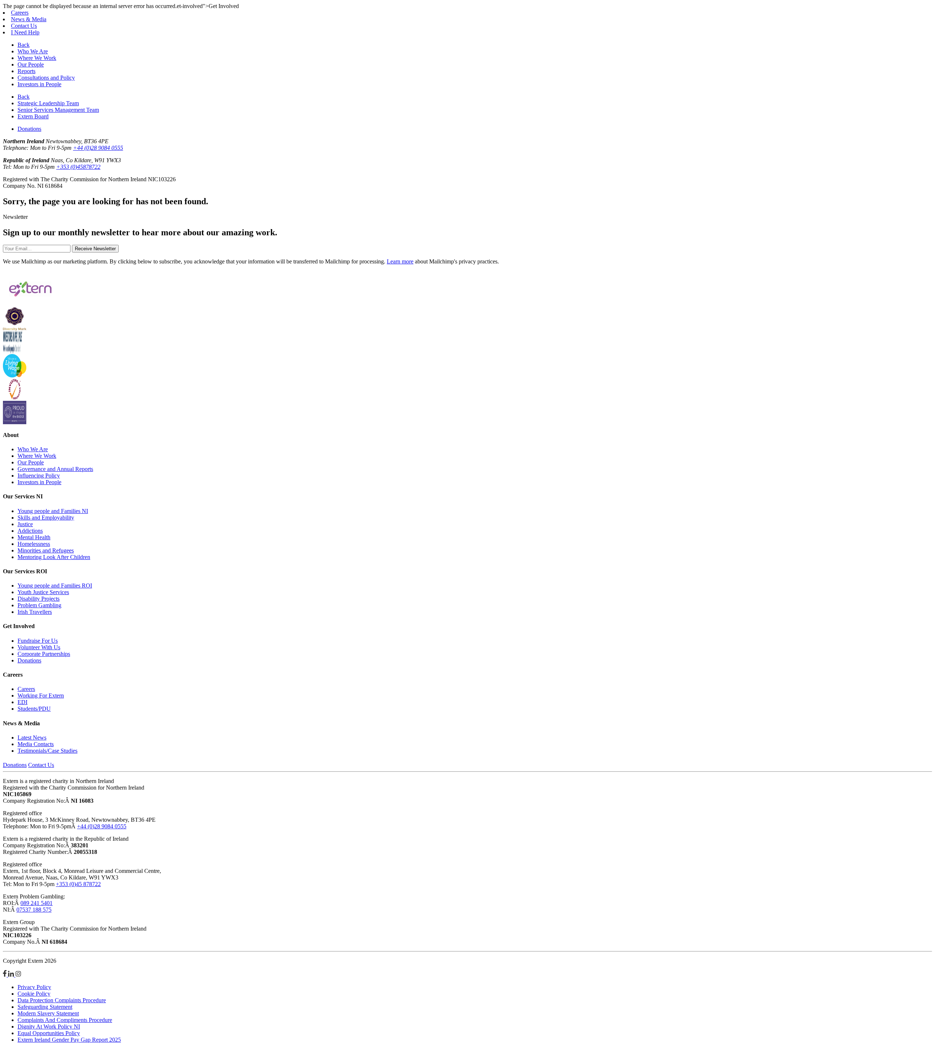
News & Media (28, 19)
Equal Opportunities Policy (49, 1033)
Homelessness (34, 544)
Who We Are (33, 51)
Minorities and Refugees (46, 550)
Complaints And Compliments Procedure (65, 1020)
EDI (22, 702)
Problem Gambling (39, 605)
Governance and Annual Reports (55, 469)
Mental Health (34, 537)
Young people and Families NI (53, 511)
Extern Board (33, 116)
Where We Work (37, 58)
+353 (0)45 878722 (78, 884)
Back (24, 45)
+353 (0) (78, 167)
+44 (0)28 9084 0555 (98, 148)
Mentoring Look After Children (54, 557)
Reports (26, 71)
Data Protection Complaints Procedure (62, 1000)
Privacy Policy (34, 987)
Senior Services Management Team (58, 110)
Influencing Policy (39, 475)
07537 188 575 (33, 910)
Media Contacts (36, 744)
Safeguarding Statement (45, 1007)
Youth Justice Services (43, 592)
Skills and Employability (46, 517)
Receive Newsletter (95, 248)
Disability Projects (39, 599)
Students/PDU (34, 709)
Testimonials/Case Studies (47, 751)
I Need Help (25, 32)
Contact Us (24, 26)
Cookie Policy (34, 994)
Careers (19, 12)
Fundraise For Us (38, 641)
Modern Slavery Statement (48, 1013)
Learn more (400, 261)
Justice (25, 524)
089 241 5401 (36, 903)
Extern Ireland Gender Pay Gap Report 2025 (69, 1040)
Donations (29, 129)
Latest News (32, 737)
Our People (31, 64)
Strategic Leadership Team (48, 103)
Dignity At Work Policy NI (49, 1026)
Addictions (30, 531)
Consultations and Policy (46, 78)
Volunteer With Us (39, 647)
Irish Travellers (35, 612)
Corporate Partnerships (44, 654)
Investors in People (39, 84)
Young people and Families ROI (55, 585)
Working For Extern (41, 695)
